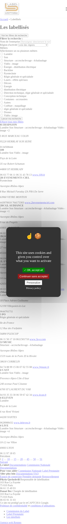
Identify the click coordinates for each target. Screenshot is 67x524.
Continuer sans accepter (34, 276)
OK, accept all (34, 270)
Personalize (33, 282)
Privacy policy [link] (33, 288)
